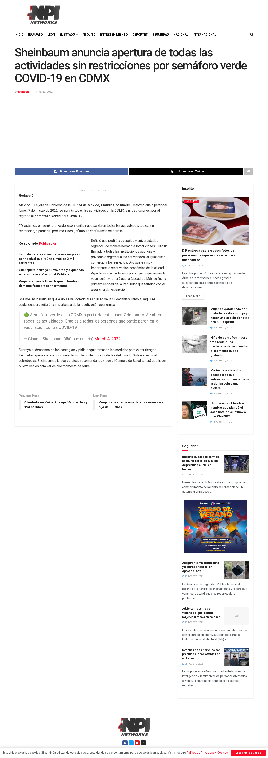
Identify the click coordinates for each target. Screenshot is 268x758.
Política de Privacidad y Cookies (207, 752)
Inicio (19, 34)
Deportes (140, 34)
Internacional (204, 34)
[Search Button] (251, 34)
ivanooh (23, 91)
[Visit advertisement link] (215, 526)
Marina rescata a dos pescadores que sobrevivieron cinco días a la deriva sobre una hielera (229, 379)
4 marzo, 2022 (44, 91)
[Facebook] (125, 742)
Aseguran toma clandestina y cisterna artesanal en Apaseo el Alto (200, 567)
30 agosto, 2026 (193, 265)
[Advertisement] (134, 125)
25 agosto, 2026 (222, 327)
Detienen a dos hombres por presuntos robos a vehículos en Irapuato (201, 654)
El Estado (67, 34)
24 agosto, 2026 (222, 360)
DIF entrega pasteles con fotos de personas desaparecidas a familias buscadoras (208, 255)
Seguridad (160, 34)
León (51, 34)
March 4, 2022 (107, 338)
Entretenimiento (114, 34)
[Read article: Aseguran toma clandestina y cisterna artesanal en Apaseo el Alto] (236, 570)
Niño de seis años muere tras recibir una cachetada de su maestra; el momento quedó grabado (229, 346)
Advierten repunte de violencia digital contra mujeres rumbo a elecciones (201, 612)
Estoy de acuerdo (248, 752)
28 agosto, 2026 (193, 622)
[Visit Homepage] (43, 14)
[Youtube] (137, 742)
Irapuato (35, 34)
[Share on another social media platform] (248, 171)
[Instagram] (143, 742)
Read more (195, 295)
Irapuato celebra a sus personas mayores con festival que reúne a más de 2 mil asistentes (49, 258)
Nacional (181, 34)
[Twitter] (131, 742)
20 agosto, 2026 (222, 393)
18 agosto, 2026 (222, 422)
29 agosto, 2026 (193, 576)
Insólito (88, 34)
